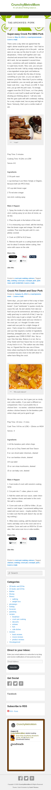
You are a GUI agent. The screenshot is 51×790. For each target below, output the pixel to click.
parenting (12, 612)
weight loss (16, 602)
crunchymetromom (34, 37)
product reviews (18, 640)
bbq (8, 281)
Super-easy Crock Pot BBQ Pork (25, 34)
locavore (12, 609)
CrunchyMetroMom (25, 4)
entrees (31, 278)
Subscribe (13, 667)
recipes (12, 614)
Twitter (15, 683)
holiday (12, 607)
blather (11, 591)
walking (15, 599)
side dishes (16, 629)
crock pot (21, 281)
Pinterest (21, 683)
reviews (12, 632)
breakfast (15, 617)
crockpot (28, 281)
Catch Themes (33, 787)
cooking (14, 281)
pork (34, 281)
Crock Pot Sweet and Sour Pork (25, 290)
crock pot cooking (21, 278)
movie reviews (17, 637)
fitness (11, 596)
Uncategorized (14, 642)
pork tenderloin (17, 283)
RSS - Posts (13, 711)
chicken (10, 563)
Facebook (9, 683)
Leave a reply (12, 39)
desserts (15, 622)
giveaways (13, 604)
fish (13, 627)
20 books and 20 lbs (17, 586)
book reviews (17, 634)
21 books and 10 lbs (17, 589)
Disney (12, 594)
